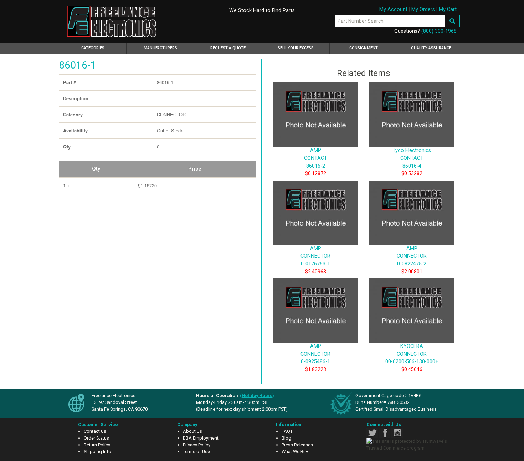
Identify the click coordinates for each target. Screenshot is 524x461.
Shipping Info (97, 451)
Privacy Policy (196, 444)
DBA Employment (201, 438)
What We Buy (295, 451)
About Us (192, 431)
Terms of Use (196, 451)
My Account (393, 9)
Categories (103, 47)
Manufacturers (160, 48)
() (257, 395)
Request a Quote (228, 48)
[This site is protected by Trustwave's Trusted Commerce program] (410, 444)
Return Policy (97, 444)
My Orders (423, 9)
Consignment (363, 48)
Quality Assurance (431, 48)
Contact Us (95, 431)
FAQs (287, 431)
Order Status (96, 438)
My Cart (448, 9)
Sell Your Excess (296, 48)
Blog (286, 438)
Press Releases (297, 444)
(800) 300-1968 (439, 31)
